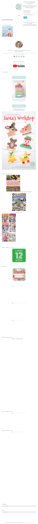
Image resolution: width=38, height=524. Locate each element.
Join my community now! (27, 10)
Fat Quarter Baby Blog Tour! (7, 25)
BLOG (33, 522)
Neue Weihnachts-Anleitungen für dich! (19, 110)
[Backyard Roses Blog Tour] (19, 413)
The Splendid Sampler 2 (19, 212)
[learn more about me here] (19, 48)
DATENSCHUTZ (29, 522)
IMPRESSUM (25, 522)
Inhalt (28, 20)
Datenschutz (30, 20)
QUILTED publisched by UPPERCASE (26, 191)
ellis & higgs (19, 6)
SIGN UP (25, 17)
